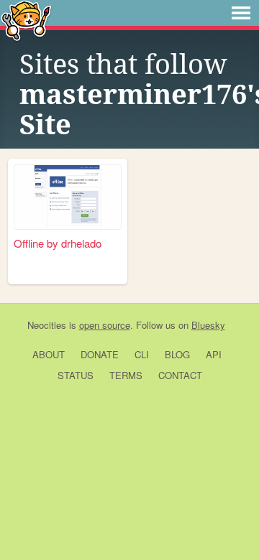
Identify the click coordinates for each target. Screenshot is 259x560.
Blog (177, 354)
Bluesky (208, 325)
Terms (125, 375)
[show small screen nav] (241, 13)
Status (76, 375)
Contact (180, 375)
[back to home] (26, 19)
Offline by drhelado (57, 243)
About (48, 354)
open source (104, 325)
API (214, 354)
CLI (142, 354)
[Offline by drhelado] (68, 197)
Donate (100, 354)
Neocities (46, 325)
